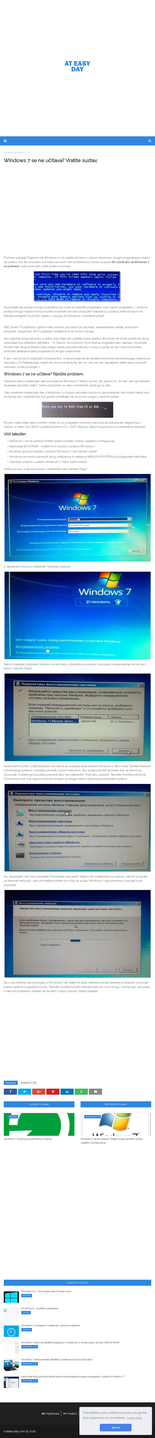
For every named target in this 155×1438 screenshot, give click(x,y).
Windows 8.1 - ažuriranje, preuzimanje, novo (46, 1291)
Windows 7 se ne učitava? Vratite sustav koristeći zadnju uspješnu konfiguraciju (112, 1140)
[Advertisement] (77, 28)
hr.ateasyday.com (14, 1431)
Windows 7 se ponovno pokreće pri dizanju (28, 1138)
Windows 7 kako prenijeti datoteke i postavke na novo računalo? (56, 1359)
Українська (52, 1413)
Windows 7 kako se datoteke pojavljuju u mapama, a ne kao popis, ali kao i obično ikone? (70, 1342)
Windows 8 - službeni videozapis (39, 1308)
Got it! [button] (116, 1427)
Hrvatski (72, 1413)
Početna (8, 152)
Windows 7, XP (22, 152)
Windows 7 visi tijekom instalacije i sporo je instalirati (50, 1325)
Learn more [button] (134, 1417)
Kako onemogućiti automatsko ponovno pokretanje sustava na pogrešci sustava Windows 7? (72, 1376)
